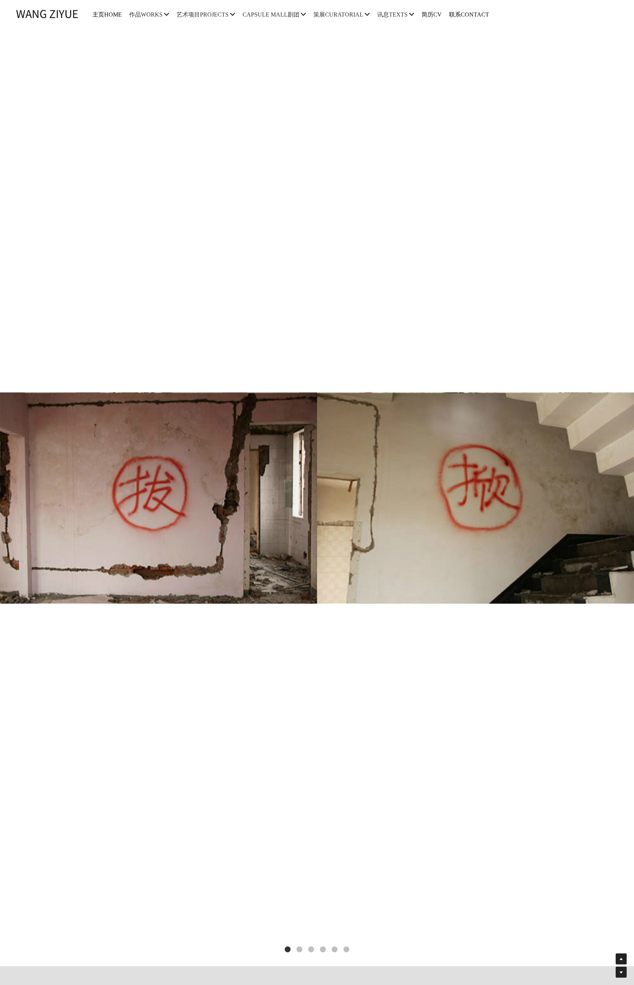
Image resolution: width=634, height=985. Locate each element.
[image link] (51, 14)
